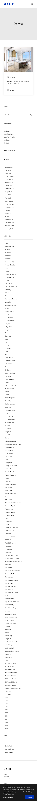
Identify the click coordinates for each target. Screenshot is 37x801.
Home (5, 774)
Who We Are (7, 779)
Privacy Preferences (8, 797)
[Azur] (9, 4)
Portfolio (6, 776)
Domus (11, 77)
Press (5, 784)
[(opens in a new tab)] (18, 59)
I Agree (30, 797)
